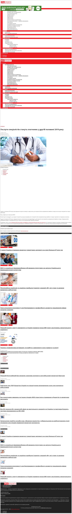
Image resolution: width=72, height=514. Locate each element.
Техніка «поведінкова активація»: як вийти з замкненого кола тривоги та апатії (29, 348)
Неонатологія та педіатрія (14, 19)
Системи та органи (10, 52)
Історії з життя (13, 47)
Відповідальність (6, 486)
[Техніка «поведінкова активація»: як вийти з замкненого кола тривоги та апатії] (8, 343)
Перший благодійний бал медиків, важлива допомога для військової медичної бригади (32, 376)
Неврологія (10, 17)
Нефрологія (10, 18)
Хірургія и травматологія (13, 26)
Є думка (7, 40)
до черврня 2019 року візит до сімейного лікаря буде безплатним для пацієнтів (27, 222)
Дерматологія (10, 14)
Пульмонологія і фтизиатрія (14, 24)
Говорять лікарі (9, 43)
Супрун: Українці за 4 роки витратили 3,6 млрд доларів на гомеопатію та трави (19, 352)
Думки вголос (6, 38)
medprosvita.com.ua (15, 509)
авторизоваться (24, 231)
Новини (5, 31)
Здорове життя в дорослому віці (13, 50)
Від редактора (8, 42)
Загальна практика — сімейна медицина (17, 21)
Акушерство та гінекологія (14, 12)
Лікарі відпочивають (12, 44)
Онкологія (10, 22)
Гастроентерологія (12, 13)
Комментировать (4, 133)
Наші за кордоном (10, 35)
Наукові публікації (11, 11)
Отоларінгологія (11, 23)
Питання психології (12, 29)
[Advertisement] (36, 117)
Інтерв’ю (7, 39)
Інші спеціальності (12, 28)
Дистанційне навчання (11, 33)
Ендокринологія (11, 27)
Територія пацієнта (8, 48)
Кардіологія (10, 16)
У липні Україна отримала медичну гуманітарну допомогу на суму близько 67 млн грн (31, 250)
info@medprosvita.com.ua (45, 508)
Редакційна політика (7, 485)
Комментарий (3, 354)
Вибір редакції (4, 247)
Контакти (5, 53)
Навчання (7, 32)
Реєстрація (2, 495)
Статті (4, 8)
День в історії (12, 45)
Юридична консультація (11, 37)
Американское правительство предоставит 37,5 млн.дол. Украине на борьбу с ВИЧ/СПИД (21, 351)
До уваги (5, 34)
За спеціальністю (9, 10)
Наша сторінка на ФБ (5, 493)
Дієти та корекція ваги (10, 49)
